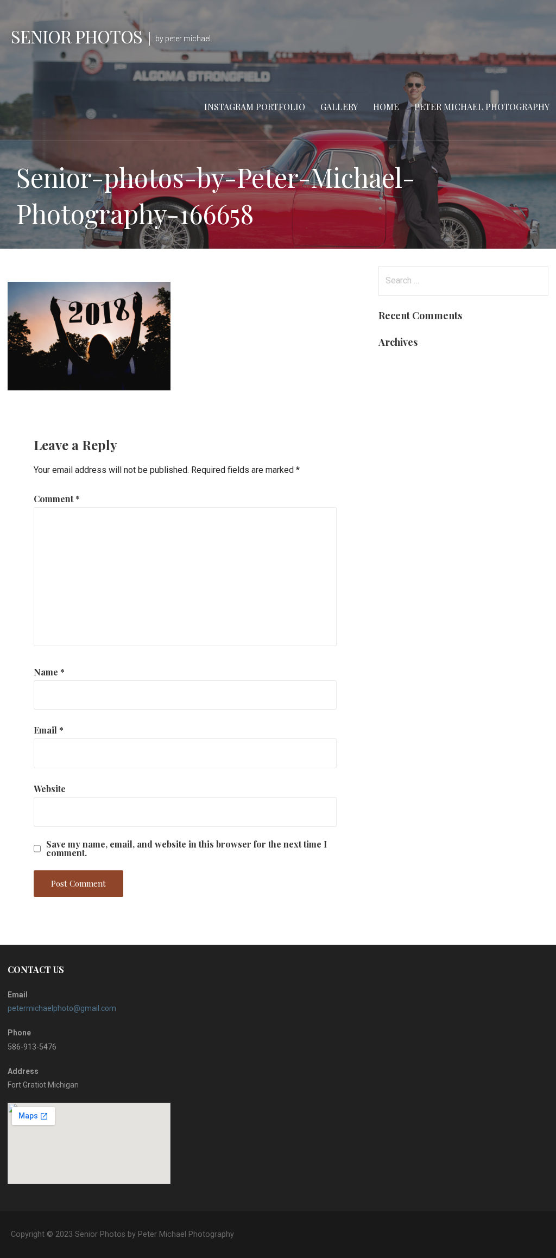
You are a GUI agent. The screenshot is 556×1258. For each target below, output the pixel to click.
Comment (57, 498)
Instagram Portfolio (254, 106)
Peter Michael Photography (481, 106)
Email (49, 730)
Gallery (339, 106)
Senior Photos (77, 36)
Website (50, 788)
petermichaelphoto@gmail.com (62, 1008)
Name (49, 672)
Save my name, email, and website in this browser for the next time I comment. (186, 848)
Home (386, 106)
